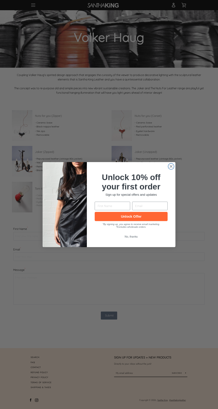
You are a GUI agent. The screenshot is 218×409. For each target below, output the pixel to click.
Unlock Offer (131, 216)
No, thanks (131, 236)
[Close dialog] (171, 166)
